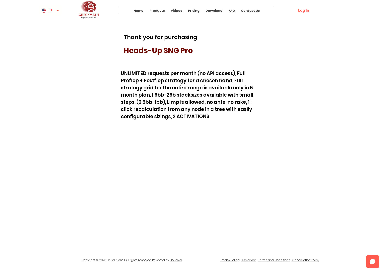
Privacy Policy (229, 260)
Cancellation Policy (305, 260)
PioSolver (176, 260)
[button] (157, 10)
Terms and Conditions (274, 260)
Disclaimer (248, 260)
